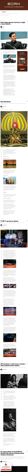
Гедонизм (13, 13)
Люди (8, 13)
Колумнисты (5, 13)
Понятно (6, 469)
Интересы (16, 13)
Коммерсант (9, 67)
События (10, 13)
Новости (2, 13)
